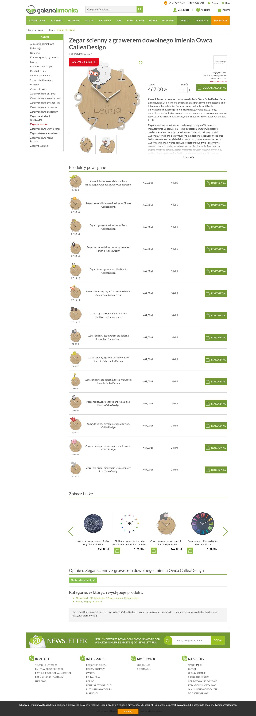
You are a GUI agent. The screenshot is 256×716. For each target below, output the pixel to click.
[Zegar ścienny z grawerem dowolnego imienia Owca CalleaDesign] (86, 144)
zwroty (90, 673)
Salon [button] (89, 20)
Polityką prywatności (129, 704)
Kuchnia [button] (56, 20)
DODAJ (218, 640)
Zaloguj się (183, 9)
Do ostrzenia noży (199, 693)
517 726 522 (51, 665)
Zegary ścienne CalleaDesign (122, 597)
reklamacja (93, 677)
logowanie (143, 665)
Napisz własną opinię (81, 580)
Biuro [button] (153, 20)
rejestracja (143, 669)
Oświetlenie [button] (37, 20)
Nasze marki (82, 597)
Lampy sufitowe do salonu (203, 689)
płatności (92, 693)
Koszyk (226, 9)
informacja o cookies (98, 689)
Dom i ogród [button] (135, 20)
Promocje (220, 20)
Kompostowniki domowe (202, 681)
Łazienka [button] (105, 20)
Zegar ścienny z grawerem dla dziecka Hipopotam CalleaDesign (166, 544)
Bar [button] (119, 20)
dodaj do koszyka (214, 87)
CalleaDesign (98, 597)
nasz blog (40, 681)
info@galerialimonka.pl (57, 673)
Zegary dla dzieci (66, 29)
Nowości (202, 20)
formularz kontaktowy (49, 677)
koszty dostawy (95, 669)
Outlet (192, 669)
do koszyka (218, 183)
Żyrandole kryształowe (202, 685)
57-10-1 (75, 189)
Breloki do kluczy (198, 677)
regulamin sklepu (96, 665)
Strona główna (35, 29)
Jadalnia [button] (74, 20)
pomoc (90, 681)
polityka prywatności (99, 685)
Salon (50, 29)
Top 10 (185, 20)
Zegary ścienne (196, 673)
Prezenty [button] (168, 20)
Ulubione (205, 9)
